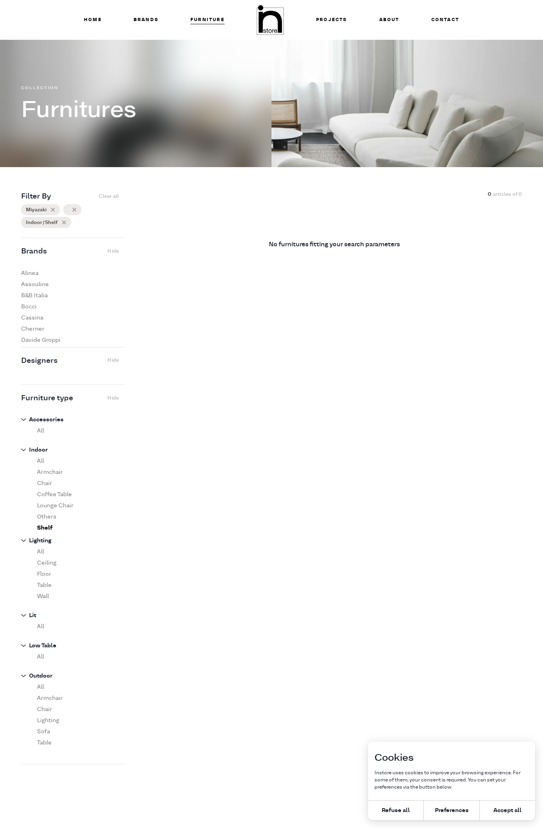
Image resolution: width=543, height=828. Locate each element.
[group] (70, 273)
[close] (53, 210)
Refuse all (396, 810)
